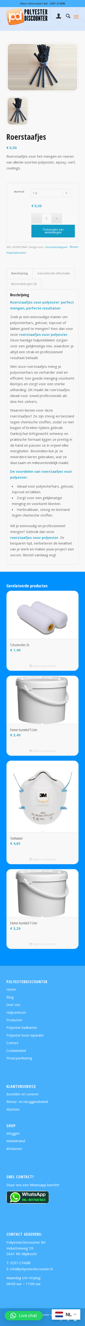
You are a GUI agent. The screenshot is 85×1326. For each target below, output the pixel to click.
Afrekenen (14, 1148)
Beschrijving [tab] (19, 273)
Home (11, 989)
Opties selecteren (44, 666)
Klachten (13, 1109)
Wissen (74, 246)
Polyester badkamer (21, 1027)
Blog (9, 997)
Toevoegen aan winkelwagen (53, 231)
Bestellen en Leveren (22, 1094)
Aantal (19, 191)
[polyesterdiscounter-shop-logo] (35, 16)
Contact (12, 1043)
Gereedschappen (56, 247)
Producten (14, 1020)
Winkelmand (15, 1141)
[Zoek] (65, 16)
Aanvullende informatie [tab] (53, 273)
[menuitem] (56, 16)
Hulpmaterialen (16, 252)
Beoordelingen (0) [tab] (24, 284)
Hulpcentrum (16, 1012)
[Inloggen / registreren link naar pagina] (56, 16)
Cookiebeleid (16, 1050)
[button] (24, 1315)
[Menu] (76, 16)
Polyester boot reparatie (25, 1035)
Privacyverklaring (19, 1058)
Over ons (13, 1004)
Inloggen (13, 1133)
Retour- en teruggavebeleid (27, 1101)
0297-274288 (57, 3)
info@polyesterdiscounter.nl (31, 1269)
